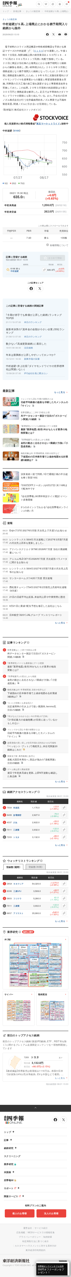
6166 (16, 130)
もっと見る (59, 392)
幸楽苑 (16, 807)
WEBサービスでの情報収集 (41, 1232)
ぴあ (15, 822)
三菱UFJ (17, 891)
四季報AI (9, 1180)
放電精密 (17, 815)
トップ (6, 11)
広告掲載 (20, 1232)
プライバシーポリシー (30, 1236)
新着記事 (17, 11)
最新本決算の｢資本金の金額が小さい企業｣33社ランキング (35, 331)
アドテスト (18, 913)
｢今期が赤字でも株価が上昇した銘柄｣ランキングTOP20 (34, 316)
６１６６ (38, 50)
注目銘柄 (28, 347)
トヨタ (16, 837)
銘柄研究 (8, 1148)
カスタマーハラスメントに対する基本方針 (35, 1245)
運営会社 (27, 1227)
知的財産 (47, 1236)
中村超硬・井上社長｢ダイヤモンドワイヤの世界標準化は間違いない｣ (35, 367)
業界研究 (8, 1164)
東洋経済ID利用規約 (35, 1250)
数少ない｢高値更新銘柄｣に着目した (26, 343)
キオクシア (18, 883)
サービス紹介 (41, 1227)
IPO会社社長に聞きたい (36, 373)
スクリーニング (12, 1156)
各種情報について (59, 245)
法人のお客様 (51, 1213)
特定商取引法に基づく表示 (35, 1241)
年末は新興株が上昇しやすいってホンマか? (30, 354)
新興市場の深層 (31, 359)
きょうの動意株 (33, 11)
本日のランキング (33, 322)
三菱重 (16, 829)
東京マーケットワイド (48, 123)
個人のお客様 (19, 1213)
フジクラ (17, 898)
